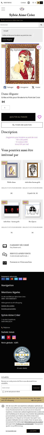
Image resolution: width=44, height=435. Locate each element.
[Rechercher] (41, 24)
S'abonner (36, 388)
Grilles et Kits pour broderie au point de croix (16, 35)
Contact (23, 3)
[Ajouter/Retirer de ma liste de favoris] (39, 117)
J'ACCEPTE (33, 431)
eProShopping (9, 400)
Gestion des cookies (7, 306)
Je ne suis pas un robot (12, 392)
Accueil (6, 31)
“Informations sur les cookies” (33, 422)
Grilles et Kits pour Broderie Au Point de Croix (20, 97)
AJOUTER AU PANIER (18, 117)
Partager (10, 87)
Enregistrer (24, 87)
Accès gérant (37, 400)
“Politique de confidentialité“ (25, 424)
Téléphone (6, 328)
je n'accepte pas (11, 431)
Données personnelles (8, 309)
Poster (37, 87)
